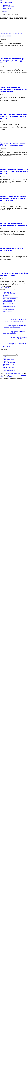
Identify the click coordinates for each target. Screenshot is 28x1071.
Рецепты (5, 361)
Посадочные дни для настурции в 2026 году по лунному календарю (12, 144)
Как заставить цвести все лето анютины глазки (11, 249)
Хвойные (5, 305)
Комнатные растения (9, 294)
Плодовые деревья (8, 311)
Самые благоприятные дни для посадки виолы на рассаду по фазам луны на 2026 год (13, 89)
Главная (5, 356)
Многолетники (7, 8)
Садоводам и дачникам (9, 359)
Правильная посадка (9, 308)
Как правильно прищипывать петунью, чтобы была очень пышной (13, 224)
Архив (4, 358)
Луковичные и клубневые (10, 298)
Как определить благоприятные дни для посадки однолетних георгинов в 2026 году (13, 116)
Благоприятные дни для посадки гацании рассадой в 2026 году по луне (12, 61)
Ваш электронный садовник (13, 373)
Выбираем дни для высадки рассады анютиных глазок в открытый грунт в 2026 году (14, 171)
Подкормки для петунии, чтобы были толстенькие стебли (14, 274)
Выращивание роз (8, 303)
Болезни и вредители (9, 306)
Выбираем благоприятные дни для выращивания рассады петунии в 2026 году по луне (13, 198)
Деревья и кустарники (9, 301)
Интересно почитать (8, 7)
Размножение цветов (9, 300)
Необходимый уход (8, 367)
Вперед (7, 287)
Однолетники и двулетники (10, 297)
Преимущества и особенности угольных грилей (11, 35)
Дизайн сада (6, 5)
